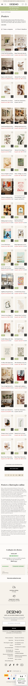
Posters (9, 12)
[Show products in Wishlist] (22, 4)
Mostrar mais (14, 468)
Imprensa (11, 640)
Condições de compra (20, 646)
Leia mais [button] (3, 24)
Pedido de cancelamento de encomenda (21, 656)
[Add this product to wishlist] (12, 36)
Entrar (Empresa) (9, 660)
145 (19, 475)
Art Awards (10, 658)
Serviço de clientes (19, 640)
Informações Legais (8, 642)
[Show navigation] (2, 4)
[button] (21, 679)
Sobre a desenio (9, 637)
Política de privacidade (16, 631)
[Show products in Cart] (25, 4)
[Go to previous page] (6, 475)
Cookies (17, 649)
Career (11, 645)
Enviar (14, 628)
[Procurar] (5, 4)
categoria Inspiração (15, 510)
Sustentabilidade (9, 647)
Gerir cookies (18, 659)
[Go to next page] (22, 475)
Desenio (3, 12)
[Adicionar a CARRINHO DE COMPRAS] (25, 49)
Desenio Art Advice (19, 637)
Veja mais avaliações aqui (14, 578)
